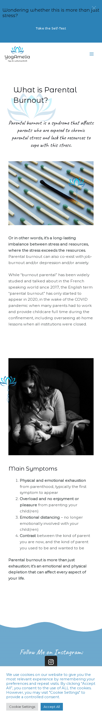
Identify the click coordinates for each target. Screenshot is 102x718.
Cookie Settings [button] (22, 707)
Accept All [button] (52, 707)
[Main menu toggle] (91, 54)
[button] (94, 8)
